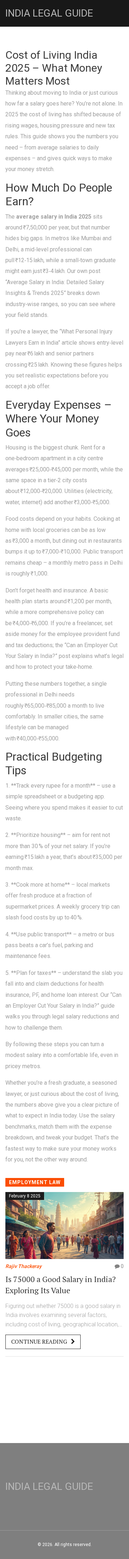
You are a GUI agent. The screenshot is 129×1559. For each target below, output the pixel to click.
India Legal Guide (49, 13)
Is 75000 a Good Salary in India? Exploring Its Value (60, 1284)
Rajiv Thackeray (23, 1266)
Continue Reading (39, 1341)
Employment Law (35, 1182)
